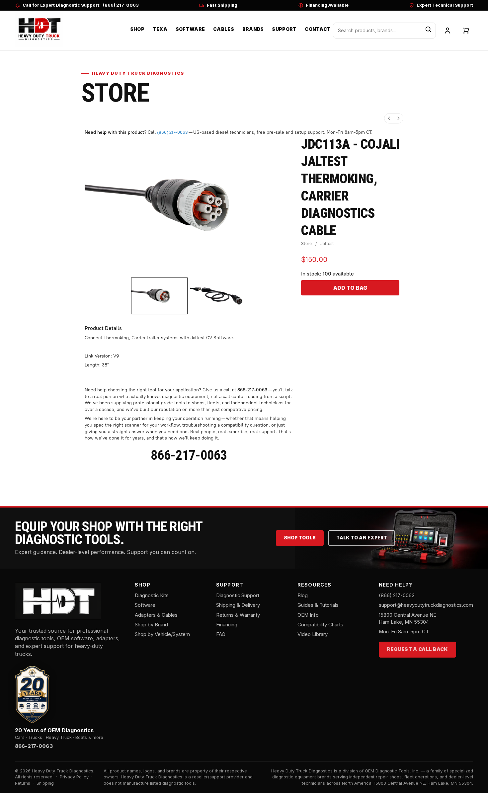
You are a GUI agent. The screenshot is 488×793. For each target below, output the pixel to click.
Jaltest (327, 243)
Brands (253, 29)
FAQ (220, 634)
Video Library (312, 634)
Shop (137, 29)
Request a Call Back (417, 649)
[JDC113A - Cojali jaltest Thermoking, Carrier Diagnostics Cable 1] (218, 296)
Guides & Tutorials (318, 605)
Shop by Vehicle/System (162, 634)
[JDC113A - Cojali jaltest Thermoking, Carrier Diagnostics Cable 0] (159, 296)
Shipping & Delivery (238, 605)
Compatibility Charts (320, 625)
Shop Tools (300, 537)
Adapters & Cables (156, 615)
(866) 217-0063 (121, 5)
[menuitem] (389, 118)
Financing (226, 625)
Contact (318, 29)
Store (306, 243)
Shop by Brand (151, 625)
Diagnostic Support (237, 595)
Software (190, 29)
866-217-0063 (252, 390)
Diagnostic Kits (152, 595)
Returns (22, 783)
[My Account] (447, 31)
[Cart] (466, 31)
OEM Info (308, 615)
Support (284, 29)
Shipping (45, 783)
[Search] (428, 31)
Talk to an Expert (361, 537)
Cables (223, 29)
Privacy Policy (74, 776)
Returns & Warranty (238, 615)
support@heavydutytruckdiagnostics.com (426, 605)
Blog (302, 595)
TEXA (160, 29)
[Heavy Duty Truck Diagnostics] (39, 29)
